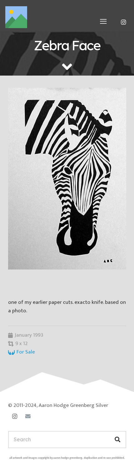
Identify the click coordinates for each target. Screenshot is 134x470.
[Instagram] (123, 22)
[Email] (28, 416)
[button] (103, 21)
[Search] (117, 440)
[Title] (16, 17)
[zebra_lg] (67, 179)
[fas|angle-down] (67, 67)
